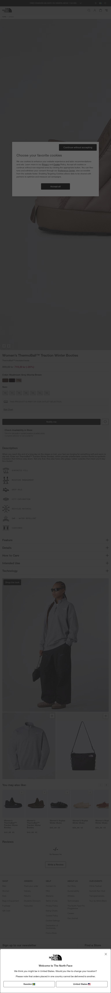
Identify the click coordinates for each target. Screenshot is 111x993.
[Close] (106, 954)
